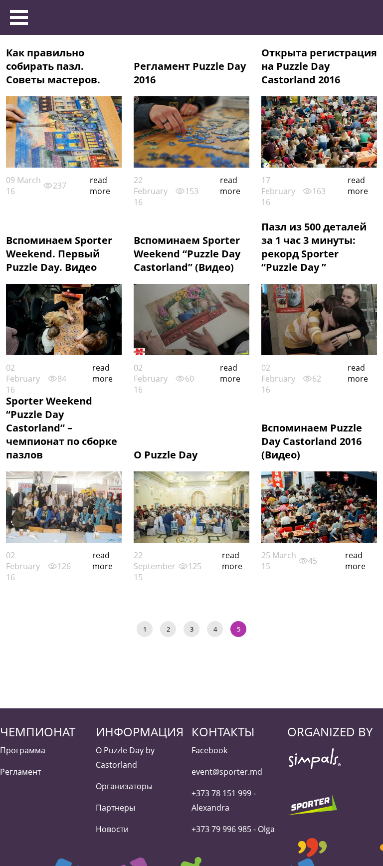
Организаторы (124, 786)
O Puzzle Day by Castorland (125, 757)
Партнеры (115, 807)
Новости (112, 829)
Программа (22, 750)
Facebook (209, 750)
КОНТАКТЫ (223, 731)
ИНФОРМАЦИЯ (140, 731)
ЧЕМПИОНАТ (37, 731)
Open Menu (19, 17)
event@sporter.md (227, 771)
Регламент (20, 771)
